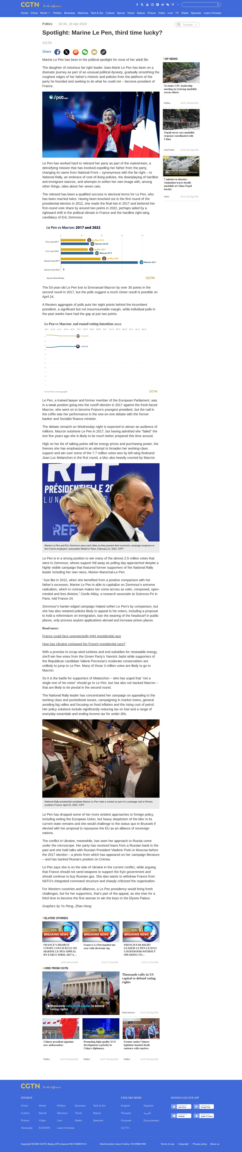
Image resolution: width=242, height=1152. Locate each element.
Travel (130, 13)
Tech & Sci (97, 13)
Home (24, 13)
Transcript (26, 1128)
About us (214, 1144)
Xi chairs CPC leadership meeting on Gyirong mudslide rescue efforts (180, 89)
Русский (126, 1121)
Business (69, 13)
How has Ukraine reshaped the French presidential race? (83, 644)
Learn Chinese (212, 13)
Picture (152, 13)
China (34, 13)
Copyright (183, 1144)
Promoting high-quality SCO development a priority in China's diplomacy (100, 1045)
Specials (196, 13)
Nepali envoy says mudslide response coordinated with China (179, 136)
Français (126, 1113)
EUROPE (44, 1128)
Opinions (83, 13)
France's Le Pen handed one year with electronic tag (99, 946)
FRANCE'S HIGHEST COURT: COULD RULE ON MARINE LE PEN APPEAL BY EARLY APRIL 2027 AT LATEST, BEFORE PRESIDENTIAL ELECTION (60, 949)
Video (161, 13)
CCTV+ (125, 1128)
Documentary (151, 1121)
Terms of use (168, 1144)
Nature (141, 13)
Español (148, 1106)
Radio (184, 13)
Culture (110, 13)
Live (170, 13)
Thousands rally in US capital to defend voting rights (139, 978)
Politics (57, 13)
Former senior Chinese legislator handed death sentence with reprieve (137, 1045)
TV (177, 13)
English (125, 1106)
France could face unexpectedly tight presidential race (81, 636)
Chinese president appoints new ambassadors (58, 1043)
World (44, 13)
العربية (147, 1113)
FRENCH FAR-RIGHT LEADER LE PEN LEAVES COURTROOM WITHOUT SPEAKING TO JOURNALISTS (140, 949)
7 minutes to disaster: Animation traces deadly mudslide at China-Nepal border (178, 184)
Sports (121, 13)
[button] (48, 1006)
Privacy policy (200, 1144)
